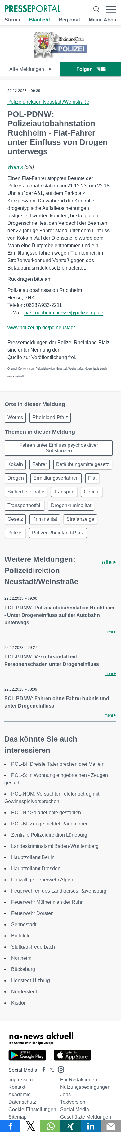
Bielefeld (21, 935)
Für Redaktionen (78, 1079)
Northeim (21, 958)
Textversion (72, 1102)
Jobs (65, 1094)
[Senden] (111, 1126)
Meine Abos (102, 19)
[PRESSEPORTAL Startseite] (32, 9)
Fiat (92, 478)
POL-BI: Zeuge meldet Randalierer (49, 823)
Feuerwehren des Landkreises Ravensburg (58, 891)
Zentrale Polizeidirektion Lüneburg (49, 835)
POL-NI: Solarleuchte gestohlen (46, 812)
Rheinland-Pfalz (50, 417)
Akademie (19, 1094)
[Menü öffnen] (111, 9)
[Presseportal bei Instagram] (59, 1069)
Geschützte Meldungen (85, 1117)
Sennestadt (23, 924)
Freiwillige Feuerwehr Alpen (42, 879)
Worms (15, 167)
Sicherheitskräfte (25, 491)
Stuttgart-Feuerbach (33, 946)
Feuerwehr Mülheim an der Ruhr (47, 902)
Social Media (74, 1109)
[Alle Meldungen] (60, 56)
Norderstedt (24, 991)
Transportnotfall (24, 505)
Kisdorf (19, 1002)
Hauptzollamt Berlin (33, 857)
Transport (64, 491)
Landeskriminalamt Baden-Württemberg (55, 846)
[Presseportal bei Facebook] (41, 1070)
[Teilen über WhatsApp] (50, 1126)
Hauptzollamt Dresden (35, 868)
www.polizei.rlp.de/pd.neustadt (41, 327)
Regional (69, 19)
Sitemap (17, 1117)
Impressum (20, 1079)
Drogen (15, 478)
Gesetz (15, 519)
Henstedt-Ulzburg (30, 980)
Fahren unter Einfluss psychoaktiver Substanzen (58, 447)
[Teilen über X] (30, 1126)
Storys (12, 19)
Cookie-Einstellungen (32, 1109)
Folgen (84, 69)
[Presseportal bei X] (49, 1070)
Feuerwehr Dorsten (32, 913)
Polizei (15, 532)
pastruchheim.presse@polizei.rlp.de (63, 312)
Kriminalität (44, 519)
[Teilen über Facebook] (10, 1126)
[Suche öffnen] (96, 9)
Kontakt (16, 1087)
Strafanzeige (80, 519)
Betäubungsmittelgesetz (82, 464)
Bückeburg (23, 969)
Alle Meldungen (27, 69)
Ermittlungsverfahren (56, 478)
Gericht (92, 491)
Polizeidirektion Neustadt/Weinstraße (48, 101)
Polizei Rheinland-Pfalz (58, 532)
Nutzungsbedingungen (85, 1087)
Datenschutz (22, 1102)
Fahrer (39, 464)
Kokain (15, 464)
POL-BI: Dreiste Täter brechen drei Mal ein (58, 764)
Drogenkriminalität (71, 505)
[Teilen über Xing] (70, 1126)
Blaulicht (39, 19)
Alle (107, 562)
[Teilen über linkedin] (91, 1126)
